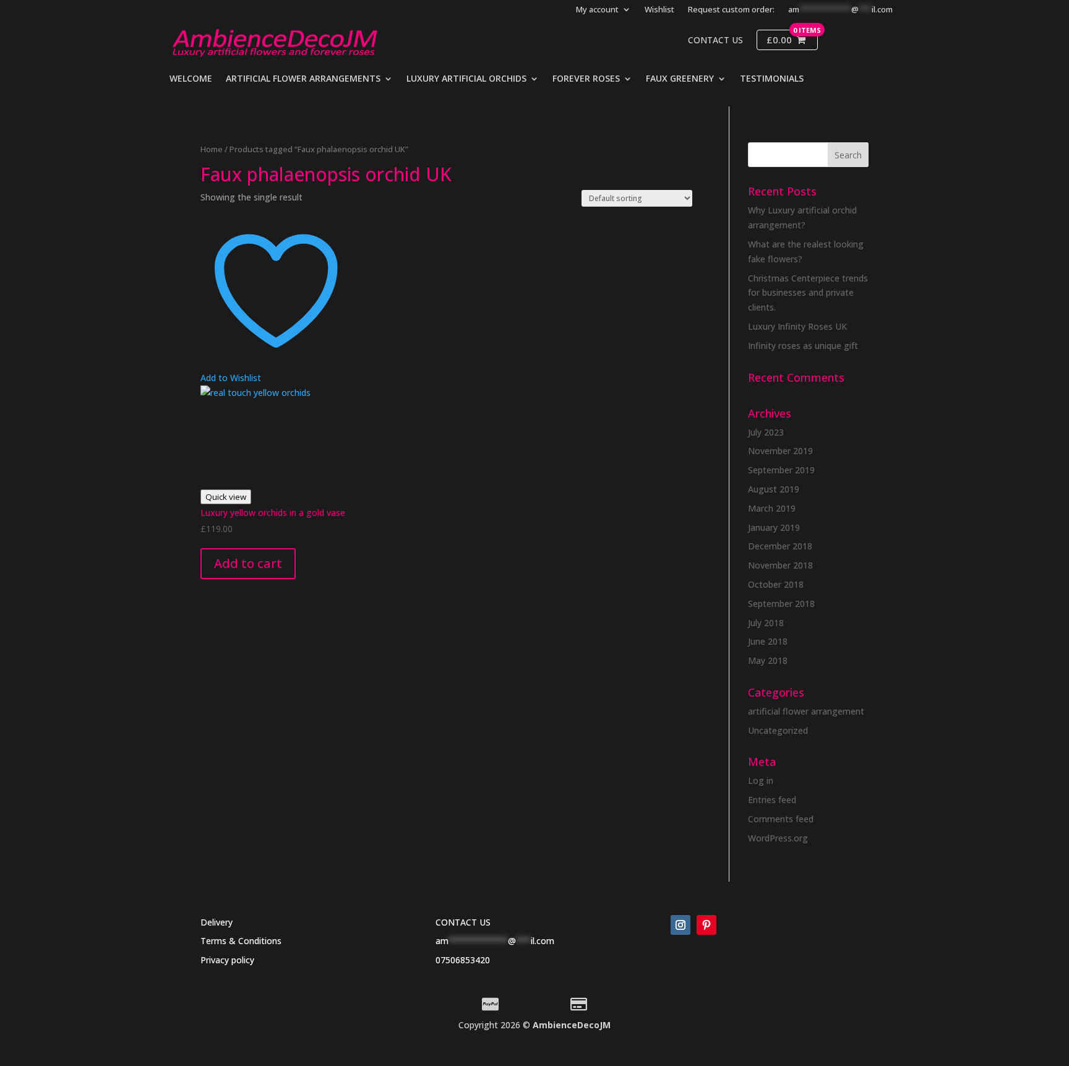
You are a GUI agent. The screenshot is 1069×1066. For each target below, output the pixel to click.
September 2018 (781, 603)
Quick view (225, 496)
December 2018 (780, 546)
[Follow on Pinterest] (706, 925)
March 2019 (772, 508)
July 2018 (766, 623)
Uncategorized (778, 730)
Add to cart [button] (248, 563)
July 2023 (766, 432)
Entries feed (772, 800)
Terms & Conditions (240, 941)
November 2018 (780, 565)
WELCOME (191, 79)
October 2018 (776, 584)
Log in (760, 780)
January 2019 (774, 527)
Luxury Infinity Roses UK (797, 326)
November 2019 (780, 451)
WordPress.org (778, 838)
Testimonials (772, 79)
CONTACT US (463, 922)
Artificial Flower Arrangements (303, 79)
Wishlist (659, 10)
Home (211, 149)
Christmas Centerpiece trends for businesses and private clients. (808, 293)
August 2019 (773, 489)
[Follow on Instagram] (680, 925)
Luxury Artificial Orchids (466, 79)
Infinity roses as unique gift (803, 345)
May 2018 (768, 660)
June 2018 (768, 641)
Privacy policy (227, 960)
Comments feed (781, 819)
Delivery (216, 922)
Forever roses (586, 79)
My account (597, 10)
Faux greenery (680, 79)
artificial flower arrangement (806, 711)
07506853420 (463, 960)
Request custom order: (731, 10)
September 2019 (781, 470)
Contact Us (715, 40)
